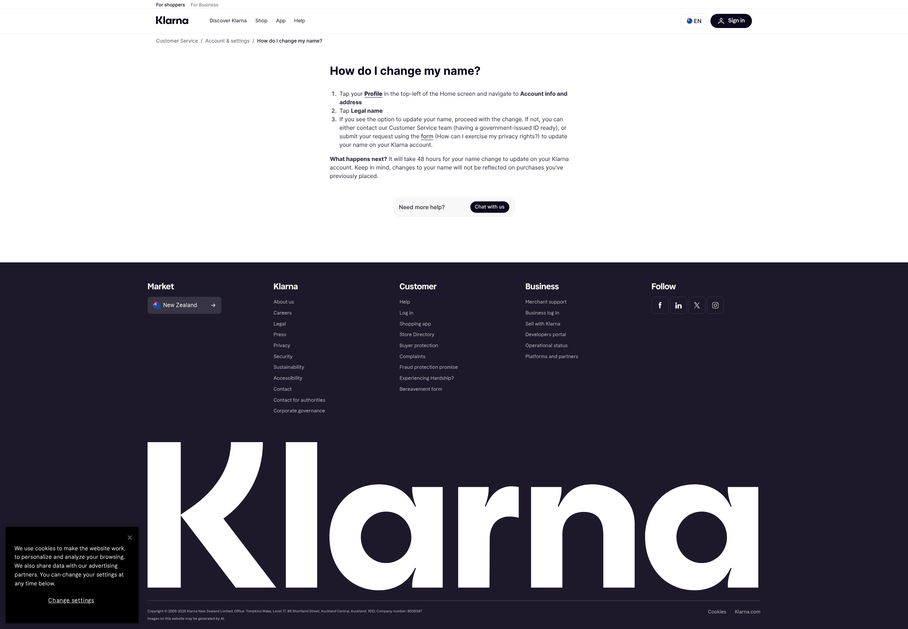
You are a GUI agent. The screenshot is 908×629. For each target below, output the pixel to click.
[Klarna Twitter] (696, 305)
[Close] (130, 537)
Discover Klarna (228, 21)
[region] (72, 575)
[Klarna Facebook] (660, 305)
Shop (261, 21)
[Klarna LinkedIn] (678, 305)
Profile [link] (373, 93)
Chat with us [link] (490, 207)
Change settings (71, 600)
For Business (204, 5)
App (281, 21)
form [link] (427, 136)
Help (299, 21)
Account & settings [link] (227, 41)
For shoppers (170, 5)
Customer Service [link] (177, 41)
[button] (694, 21)
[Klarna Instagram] (715, 305)
